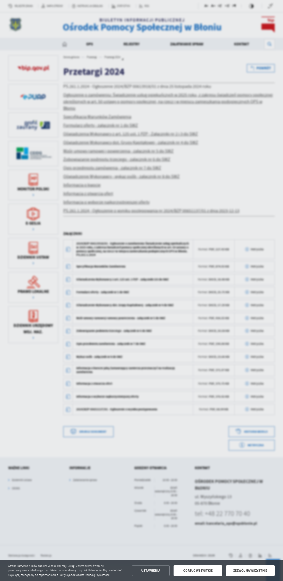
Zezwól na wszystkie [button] (250, 570)
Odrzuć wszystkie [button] (198, 570)
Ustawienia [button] (150, 570)
